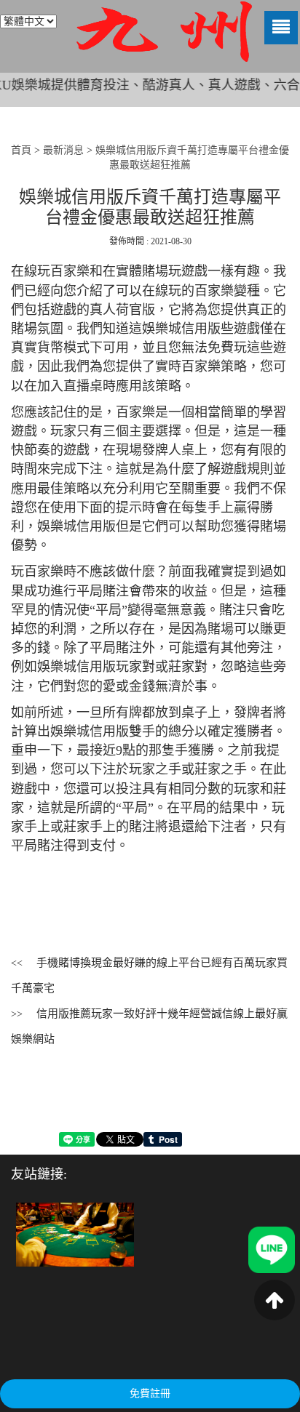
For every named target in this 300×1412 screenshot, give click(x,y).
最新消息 (63, 150)
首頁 (21, 150)
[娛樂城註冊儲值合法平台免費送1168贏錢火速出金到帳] (164, 31)
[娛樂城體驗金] (75, 1233)
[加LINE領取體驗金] (271, 1248)
